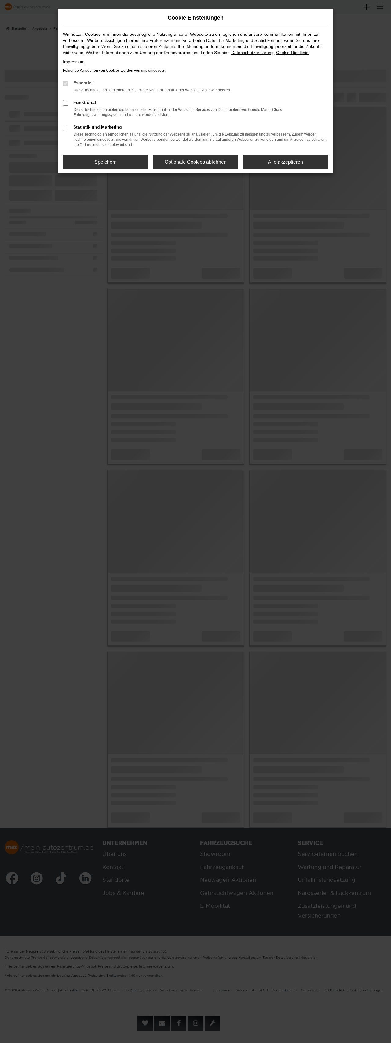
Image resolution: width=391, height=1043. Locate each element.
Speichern (105, 162)
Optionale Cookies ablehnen (196, 162)
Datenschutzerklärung (252, 52)
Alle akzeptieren (285, 162)
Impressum (74, 61)
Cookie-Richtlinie (292, 52)
